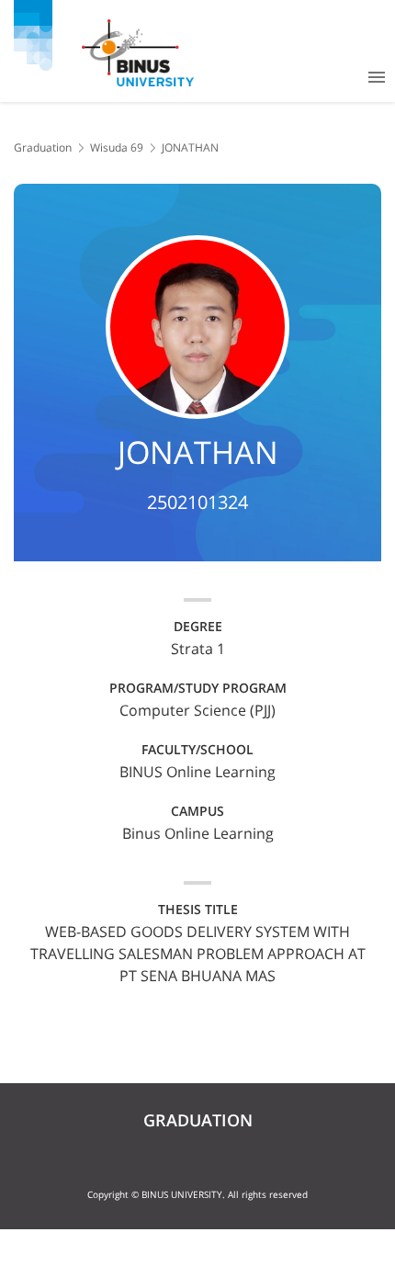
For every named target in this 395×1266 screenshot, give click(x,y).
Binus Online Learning (198, 833)
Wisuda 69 (116, 147)
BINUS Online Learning (197, 772)
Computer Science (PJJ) (197, 710)
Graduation (43, 147)
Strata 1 (198, 649)
